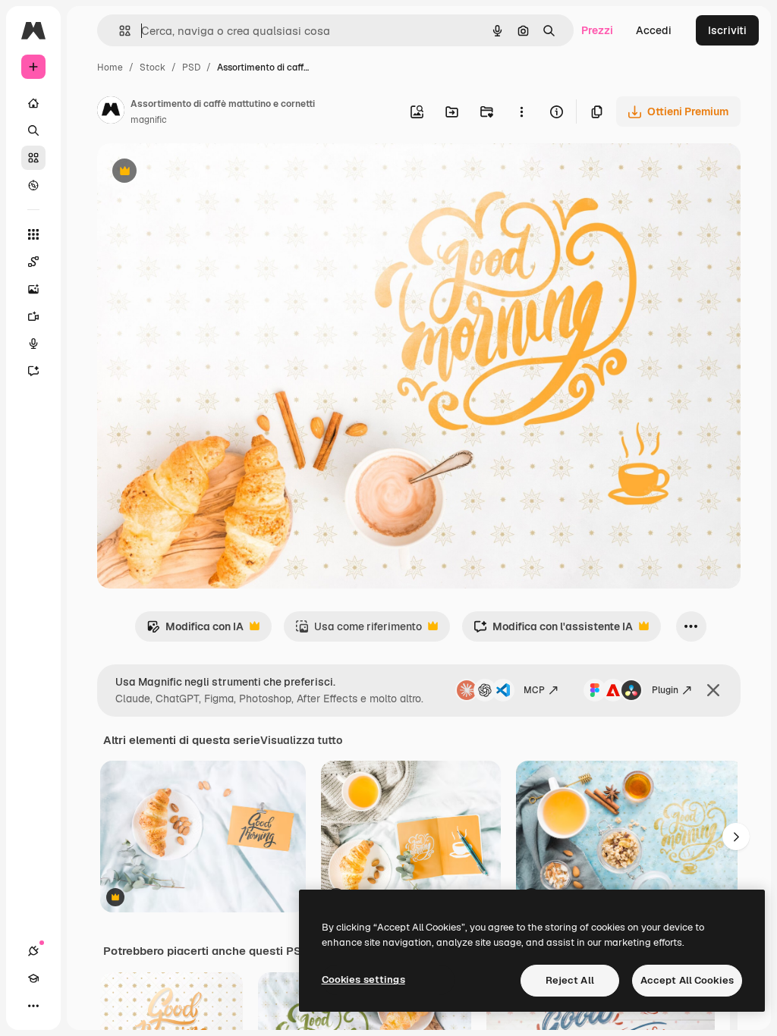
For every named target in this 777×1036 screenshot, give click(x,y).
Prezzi (597, 30)
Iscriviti (727, 30)
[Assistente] (33, 371)
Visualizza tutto (301, 740)
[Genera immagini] (33, 289)
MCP (534, 690)
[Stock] (33, 158)
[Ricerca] (33, 130)
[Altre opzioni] (521, 111)
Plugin (665, 690)
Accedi (654, 30)
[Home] (33, 103)
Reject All (570, 980)
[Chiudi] (713, 690)
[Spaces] (33, 262)
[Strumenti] (33, 234)
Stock (152, 67)
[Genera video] (33, 316)
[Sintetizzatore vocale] (33, 343)
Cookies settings (363, 979)
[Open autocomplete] (119, 30)
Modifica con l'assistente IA (553, 631)
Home (110, 67)
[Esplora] (33, 185)
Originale (197, 172)
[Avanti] (736, 836)
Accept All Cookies (687, 980)
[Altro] (33, 1006)
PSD (191, 67)
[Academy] (33, 978)
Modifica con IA (195, 631)
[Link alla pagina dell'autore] (110, 112)
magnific (149, 120)
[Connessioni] (33, 951)
